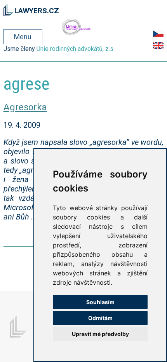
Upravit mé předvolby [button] (100, 334)
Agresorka (25, 107)
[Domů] (8, 9)
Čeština (158, 33)
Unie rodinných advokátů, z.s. (76, 48)
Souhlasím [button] (100, 302)
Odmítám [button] (100, 318)
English (158, 45)
